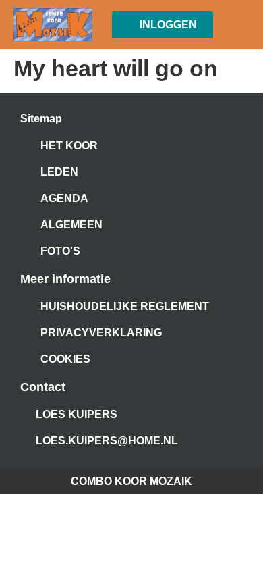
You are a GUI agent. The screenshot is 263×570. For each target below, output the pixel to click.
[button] (240, 25)
